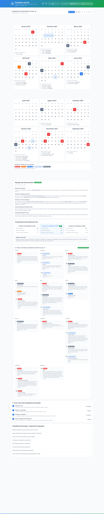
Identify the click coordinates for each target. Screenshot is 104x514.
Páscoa (69, 51)
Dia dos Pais (44, 124)
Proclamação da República (46, 154)
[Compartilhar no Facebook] (85, 12)
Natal (69, 152)
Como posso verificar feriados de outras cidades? (23, 436)
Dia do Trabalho (44, 85)
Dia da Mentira (18, 82)
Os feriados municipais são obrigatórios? (21, 440)
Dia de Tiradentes (19, 84)
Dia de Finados (44, 152)
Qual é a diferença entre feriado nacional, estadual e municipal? (26, 433)
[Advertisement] (52, 20)
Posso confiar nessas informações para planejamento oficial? (26, 453)
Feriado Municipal (71, 83)
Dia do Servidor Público (19, 160)
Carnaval (43, 50)
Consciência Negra (45, 155)
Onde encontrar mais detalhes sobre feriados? (23, 450)
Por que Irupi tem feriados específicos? (21, 447)
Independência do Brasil (72, 124)
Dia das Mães (44, 86)
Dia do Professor (18, 157)
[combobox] (54, 4)
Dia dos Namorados (71, 82)
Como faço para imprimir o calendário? (21, 443)
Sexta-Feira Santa (71, 50)
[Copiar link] (91, 12)
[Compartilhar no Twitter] (87, 12)
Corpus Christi (44, 88)
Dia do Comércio (18, 158)
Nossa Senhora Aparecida (20, 156)
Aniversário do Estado (19, 83)
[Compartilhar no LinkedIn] (89, 12)
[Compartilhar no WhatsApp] (82, 12)
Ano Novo (17, 54)
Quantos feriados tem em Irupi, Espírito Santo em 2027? (25, 430)
